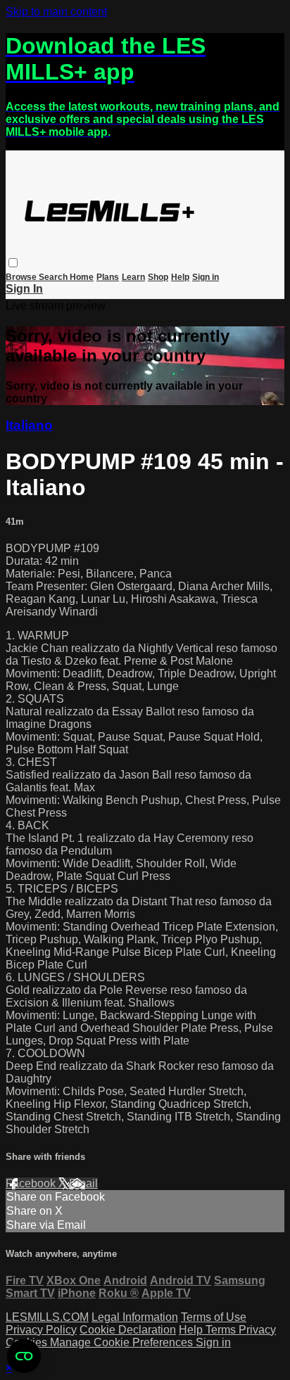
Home (82, 277)
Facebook (32, 1183)
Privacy (257, 1330)
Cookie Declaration (128, 1330)
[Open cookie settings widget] (24, 1356)
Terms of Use (213, 1317)
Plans (107, 277)
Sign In (24, 289)
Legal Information (135, 1317)
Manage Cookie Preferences (123, 1342)
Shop (158, 277)
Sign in (205, 277)
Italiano (29, 425)
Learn (133, 277)
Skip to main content (56, 12)
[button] (13, 262)
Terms (222, 1330)
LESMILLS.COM (47, 1317)
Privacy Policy (41, 1330)
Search (54, 277)
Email (83, 1183)
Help (180, 277)
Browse (22, 277)
